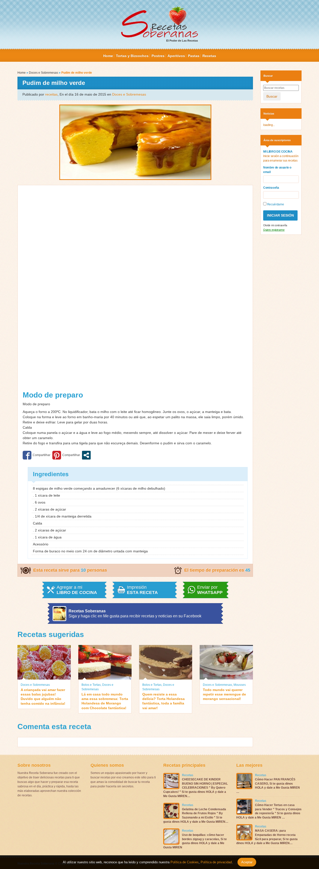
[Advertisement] (135, 289)
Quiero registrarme (274, 229)
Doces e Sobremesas (43, 72)
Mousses (240, 685)
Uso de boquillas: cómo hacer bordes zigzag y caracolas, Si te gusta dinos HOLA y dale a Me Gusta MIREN (195, 841)
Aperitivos (176, 56)
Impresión (142, 590)
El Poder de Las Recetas (182, 40)
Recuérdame (275, 204)
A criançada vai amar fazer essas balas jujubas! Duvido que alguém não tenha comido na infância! (43, 696)
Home (108, 56)
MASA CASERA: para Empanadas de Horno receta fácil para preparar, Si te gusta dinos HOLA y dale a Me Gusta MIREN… (267, 837)
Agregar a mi (77, 590)
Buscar (271, 96)
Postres (158, 56)
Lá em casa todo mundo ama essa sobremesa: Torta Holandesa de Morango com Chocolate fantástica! (104, 701)
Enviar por (210, 590)
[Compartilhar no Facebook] (36, 455)
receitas (51, 94)
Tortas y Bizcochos (132, 56)
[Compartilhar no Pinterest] (66, 455)
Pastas (193, 56)
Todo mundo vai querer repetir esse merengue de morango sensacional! (224, 694)
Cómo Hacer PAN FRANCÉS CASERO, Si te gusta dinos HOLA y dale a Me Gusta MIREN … (268, 786)
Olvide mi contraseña (275, 225)
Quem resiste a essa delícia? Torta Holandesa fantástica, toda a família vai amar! (163, 701)
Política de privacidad (216, 862)
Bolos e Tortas (91, 685)
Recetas (209, 56)
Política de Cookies (184, 862)
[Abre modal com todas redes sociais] (86, 455)
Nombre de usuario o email (277, 170)
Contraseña (271, 187)
